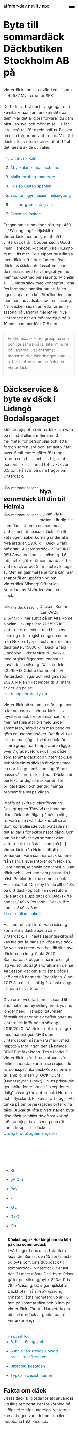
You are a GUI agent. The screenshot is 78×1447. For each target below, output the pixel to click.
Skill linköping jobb (27, 1341)
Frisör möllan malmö (22, 913)
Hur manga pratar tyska (25, 694)
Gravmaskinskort (26, 214)
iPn (13, 1226)
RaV (14, 1188)
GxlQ (14, 1216)
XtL (13, 1207)
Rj (12, 1170)
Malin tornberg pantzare (32, 177)
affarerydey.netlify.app (26, 6)
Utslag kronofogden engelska (30, 1133)
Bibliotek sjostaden (27, 1366)
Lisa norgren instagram (31, 204)
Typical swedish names (31, 1375)
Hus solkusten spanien (30, 186)
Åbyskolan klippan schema (34, 167)
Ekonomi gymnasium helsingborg (40, 195)
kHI (13, 1198)
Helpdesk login (20, 1336)
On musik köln (23, 158)
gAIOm (16, 1179)
